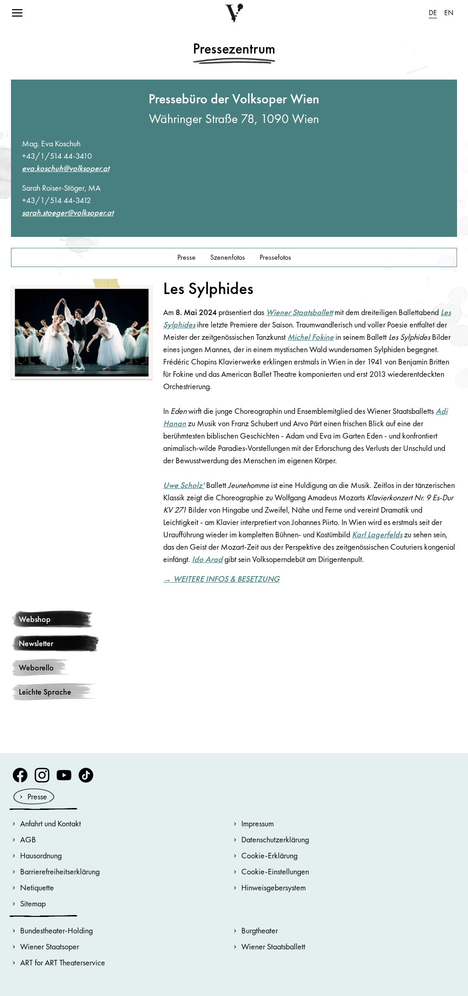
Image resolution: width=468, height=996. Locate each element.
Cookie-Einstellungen (275, 871)
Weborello (36, 667)
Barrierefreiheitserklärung (60, 871)
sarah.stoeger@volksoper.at (67, 212)
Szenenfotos (227, 257)
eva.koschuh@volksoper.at (65, 168)
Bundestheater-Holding (56, 930)
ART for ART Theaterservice (62, 962)
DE (433, 12)
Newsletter (36, 643)
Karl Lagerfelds (377, 534)
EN (448, 12)
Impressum (257, 823)
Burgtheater (259, 930)
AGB (28, 839)
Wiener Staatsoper (49, 946)
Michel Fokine (310, 337)
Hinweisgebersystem (273, 887)
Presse (186, 257)
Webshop (35, 619)
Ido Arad (207, 559)
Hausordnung (41, 855)
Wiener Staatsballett (299, 312)
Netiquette (37, 887)
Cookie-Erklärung (269, 855)
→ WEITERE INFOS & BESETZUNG (221, 578)
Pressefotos (275, 257)
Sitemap (33, 903)
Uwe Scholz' (183, 485)
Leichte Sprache (45, 691)
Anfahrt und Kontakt (50, 823)
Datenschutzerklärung (275, 839)
